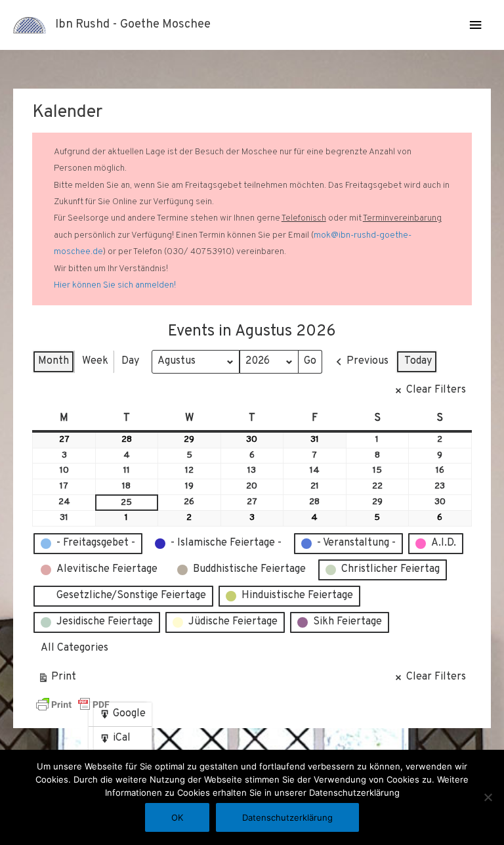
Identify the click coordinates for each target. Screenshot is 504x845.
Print (56, 679)
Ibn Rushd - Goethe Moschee (133, 24)
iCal (117, 740)
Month (53, 361)
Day (130, 361)
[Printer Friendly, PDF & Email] (73, 704)
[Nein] (487, 797)
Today (418, 361)
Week (95, 361)
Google (122, 716)
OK (177, 817)
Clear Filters (436, 390)
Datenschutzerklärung (287, 817)
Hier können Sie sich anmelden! (115, 285)
